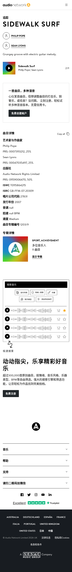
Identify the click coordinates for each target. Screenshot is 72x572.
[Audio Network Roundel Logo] (36, 426)
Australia (13, 517)
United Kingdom (49, 523)
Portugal (30, 523)
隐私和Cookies (62, 537)
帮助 (6, 461)
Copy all (61, 133)
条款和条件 (36, 544)
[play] (9, 68)
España (48, 517)
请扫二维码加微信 (14, 483)
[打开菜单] (66, 5)
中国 (50, 530)
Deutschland (31, 517)
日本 (41, 530)
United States (27, 530)
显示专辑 (37, 256)
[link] (16, 5)
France (61, 517)
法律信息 (46, 537)
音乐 (6, 449)
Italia (16, 523)
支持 (6, 472)
